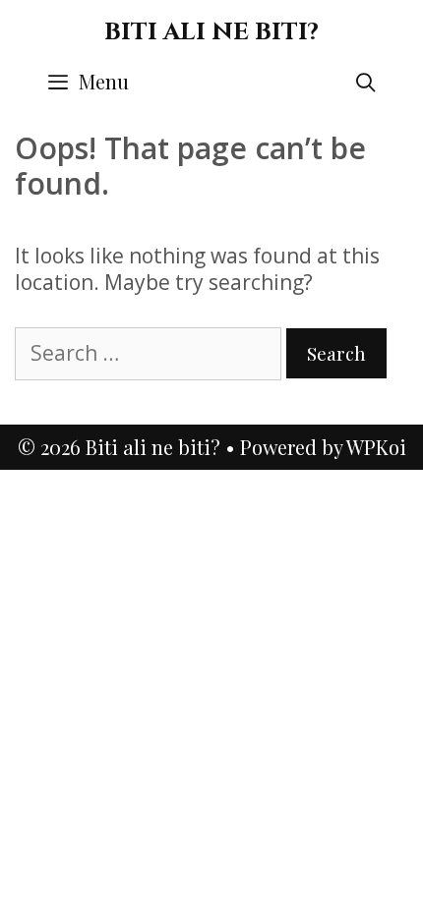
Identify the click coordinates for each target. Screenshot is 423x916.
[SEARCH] (366, 81)
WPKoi (376, 446)
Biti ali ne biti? (211, 32)
